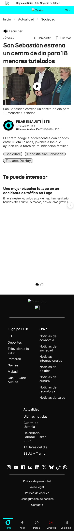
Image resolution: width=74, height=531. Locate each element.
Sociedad (13, 154)
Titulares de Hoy (18, 161)
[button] (70, 205)
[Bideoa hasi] (37, 86)
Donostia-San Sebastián (45, 154)
